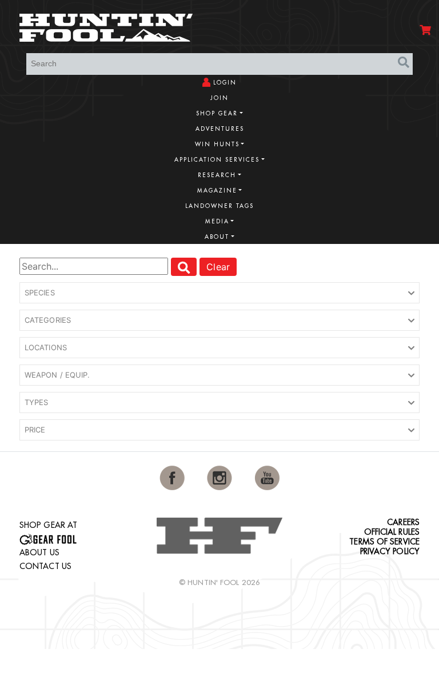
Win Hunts (217, 144)
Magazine (217, 190)
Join (219, 98)
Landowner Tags (219, 206)
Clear (218, 267)
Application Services (217, 159)
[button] (219, 293)
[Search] (403, 62)
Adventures (219, 129)
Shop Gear (217, 113)
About (217, 237)
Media (217, 221)
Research (217, 175)
